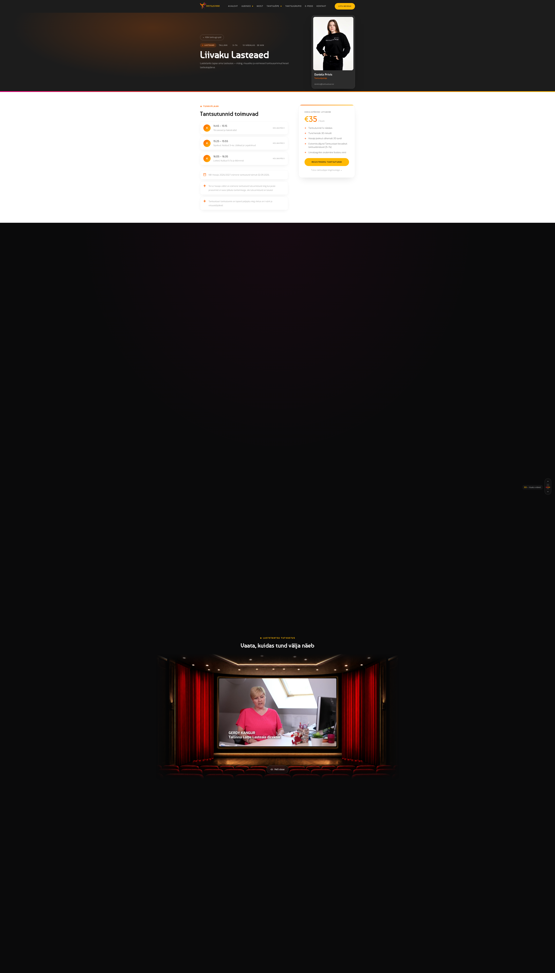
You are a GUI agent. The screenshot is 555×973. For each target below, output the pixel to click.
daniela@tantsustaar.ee (324, 84)
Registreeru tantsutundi (327, 162)
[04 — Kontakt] (548, 489)
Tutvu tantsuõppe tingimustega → (326, 170)
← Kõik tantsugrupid (212, 37)
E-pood (309, 6)
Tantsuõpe (273, 6)
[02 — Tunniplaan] (548, 485)
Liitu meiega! (345, 6)
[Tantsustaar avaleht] (210, 6)
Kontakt (321, 6)
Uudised (246, 6)
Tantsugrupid (293, 6)
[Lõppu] (548, 491)
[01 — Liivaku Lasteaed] (548, 484)
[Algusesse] (548, 481)
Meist (260, 6)
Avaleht (233, 6)
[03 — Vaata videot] (548, 487)
